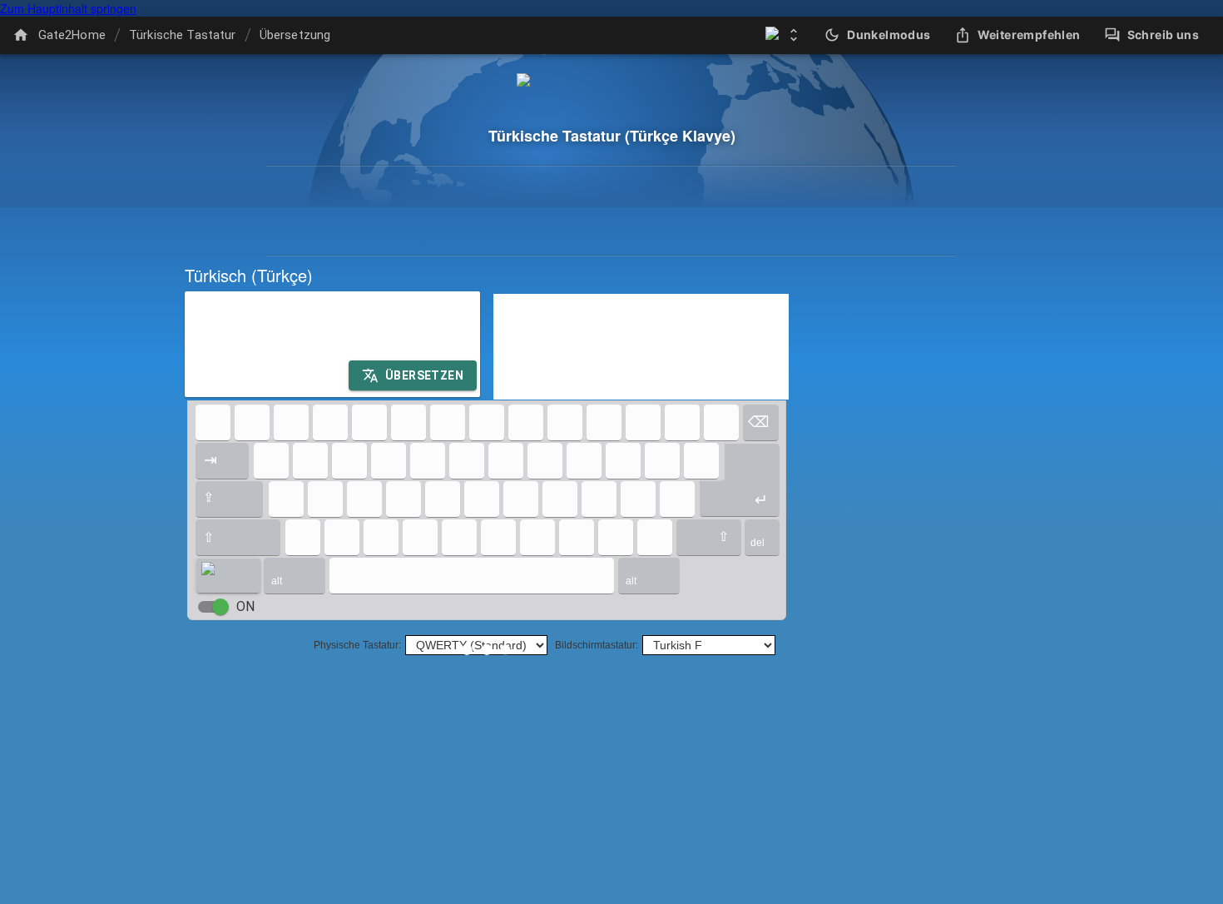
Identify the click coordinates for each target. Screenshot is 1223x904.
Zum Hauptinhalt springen (68, 8)
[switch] (220, 607)
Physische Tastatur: (357, 645)
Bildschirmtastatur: (596, 645)
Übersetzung (295, 34)
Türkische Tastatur (182, 34)
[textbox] (332, 344)
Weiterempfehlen (1029, 34)
